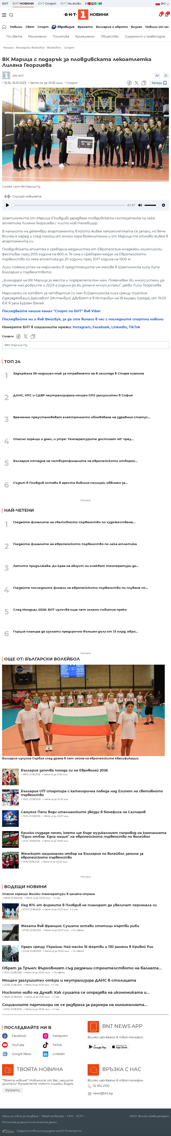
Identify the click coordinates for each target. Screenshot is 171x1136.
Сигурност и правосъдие (145, 36)
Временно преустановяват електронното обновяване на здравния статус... (81, 417)
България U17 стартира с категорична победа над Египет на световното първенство (92, 793)
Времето (85, 27)
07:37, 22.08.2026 (32, 909)
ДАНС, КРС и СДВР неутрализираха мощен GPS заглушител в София (73, 395)
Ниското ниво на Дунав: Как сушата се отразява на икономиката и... (76, 992)
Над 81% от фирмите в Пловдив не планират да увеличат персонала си (89, 905)
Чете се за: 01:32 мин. (37, 985)
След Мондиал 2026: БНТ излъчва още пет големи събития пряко (70, 610)
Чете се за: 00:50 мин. (37, 972)
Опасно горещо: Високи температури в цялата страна (48, 894)
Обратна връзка (52, 1116)
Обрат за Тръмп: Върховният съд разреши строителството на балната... (82, 968)
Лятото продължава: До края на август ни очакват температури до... (76, 566)
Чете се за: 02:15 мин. (56, 909)
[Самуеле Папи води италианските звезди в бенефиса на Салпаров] (10, 818)
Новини (16, 27)
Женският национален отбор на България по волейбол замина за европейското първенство (82, 855)
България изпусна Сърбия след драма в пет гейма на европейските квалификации (70, 758)
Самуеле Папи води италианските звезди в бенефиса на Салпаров (83, 812)
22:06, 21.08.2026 (13, 985)
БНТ (5, 3)
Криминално (84, 36)
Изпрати (12, 1090)
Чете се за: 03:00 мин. (38, 898)
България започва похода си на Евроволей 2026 (64, 770)
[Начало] (4, 27)
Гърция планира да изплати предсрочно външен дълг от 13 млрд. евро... (75, 631)
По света (14, 36)
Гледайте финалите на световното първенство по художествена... (74, 522)
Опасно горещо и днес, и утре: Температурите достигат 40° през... (73, 439)
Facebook (101, 327)
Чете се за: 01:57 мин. (38, 997)
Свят (29, 27)
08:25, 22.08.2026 (13, 997)
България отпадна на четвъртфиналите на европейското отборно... (75, 461)
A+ (157, 75)
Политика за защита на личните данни (29, 1122)
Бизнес (136, 27)
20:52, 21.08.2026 (13, 1009)
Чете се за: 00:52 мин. (57, 951)
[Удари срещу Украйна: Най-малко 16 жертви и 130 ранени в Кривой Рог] (10, 953)
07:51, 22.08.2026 (13, 972)
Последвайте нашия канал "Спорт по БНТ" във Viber (51, 311)
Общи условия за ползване (20, 1116)
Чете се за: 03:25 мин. (37, 1009)
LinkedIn (119, 327)
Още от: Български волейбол (42, 659)
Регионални (37, 36)
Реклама (85, 500)
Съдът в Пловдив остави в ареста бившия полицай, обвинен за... (70, 483)
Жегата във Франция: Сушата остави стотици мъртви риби (80, 926)
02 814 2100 (101, 1085)
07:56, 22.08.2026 (32, 930)
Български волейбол (30, 47)
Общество (110, 36)
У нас (57, 898)
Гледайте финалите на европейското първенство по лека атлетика (75, 544)
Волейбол (54, 47)
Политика (61, 36)
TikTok (134, 327)
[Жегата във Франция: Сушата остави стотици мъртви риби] (10, 932)
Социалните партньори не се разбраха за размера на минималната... (74, 1004)
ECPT (80, 1116)
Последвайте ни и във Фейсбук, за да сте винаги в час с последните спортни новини (82, 319)
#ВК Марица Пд (15, 345)
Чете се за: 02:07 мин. (56, 930)
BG (163, 3)
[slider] (68, 205)
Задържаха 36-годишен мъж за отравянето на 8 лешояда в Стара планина (78, 373)
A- (166, 75)
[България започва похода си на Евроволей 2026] (10, 777)
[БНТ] (7, 75)
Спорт (43, 27)
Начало (8, 47)
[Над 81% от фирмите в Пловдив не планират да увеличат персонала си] (10, 911)
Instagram (82, 327)
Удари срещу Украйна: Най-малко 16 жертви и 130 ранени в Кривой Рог (87, 947)
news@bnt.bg (103, 1093)
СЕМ (70, 1116)
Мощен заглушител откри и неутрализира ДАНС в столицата (69, 980)
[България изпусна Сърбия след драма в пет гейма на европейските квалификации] (83, 711)
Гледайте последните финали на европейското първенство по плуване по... (80, 588)
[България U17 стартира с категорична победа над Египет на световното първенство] (10, 797)
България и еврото (112, 27)
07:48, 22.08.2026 (32, 951)
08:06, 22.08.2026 (13, 898)
